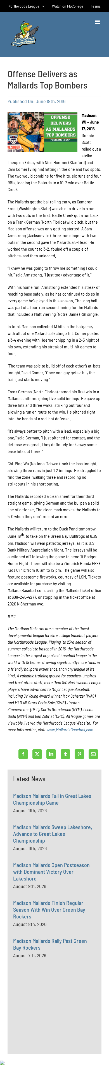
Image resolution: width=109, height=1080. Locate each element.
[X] (37, 754)
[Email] (93, 754)
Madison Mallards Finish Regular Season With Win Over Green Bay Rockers (49, 909)
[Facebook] (23, 754)
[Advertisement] (55, 1019)
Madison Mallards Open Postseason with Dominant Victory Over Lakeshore (51, 871)
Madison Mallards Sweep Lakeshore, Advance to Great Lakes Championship (52, 833)
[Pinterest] (79, 754)
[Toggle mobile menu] (98, 22)
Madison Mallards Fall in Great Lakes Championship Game (52, 799)
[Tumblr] (65, 754)
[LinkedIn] (51, 754)
